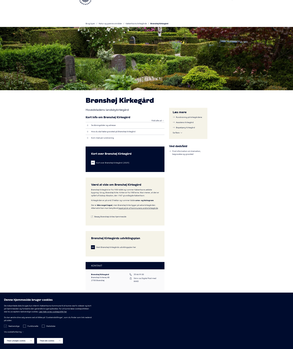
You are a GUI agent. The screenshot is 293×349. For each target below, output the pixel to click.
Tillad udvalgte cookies (16, 341)
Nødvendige (13, 326)
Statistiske (50, 326)
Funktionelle (32, 326)
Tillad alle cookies (47, 341)
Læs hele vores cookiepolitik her (53, 312)
